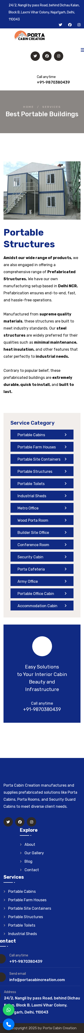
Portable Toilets (31, 484)
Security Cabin (30, 557)
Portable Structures (35, 471)
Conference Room (33, 545)
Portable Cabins (31, 435)
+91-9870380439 (53, 82)
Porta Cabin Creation (60, 1028)
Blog (28, 861)
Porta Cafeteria (31, 569)
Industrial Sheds (32, 496)
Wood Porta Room (33, 520)
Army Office (28, 581)
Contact (31, 870)
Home (28, 107)
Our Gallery (34, 853)
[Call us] (8, 1024)
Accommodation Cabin (37, 606)
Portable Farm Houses (37, 447)
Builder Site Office (33, 532)
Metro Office (28, 508)
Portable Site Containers (39, 459)
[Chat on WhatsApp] (8, 1010)
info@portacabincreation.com (37, 980)
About (29, 844)
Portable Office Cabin (36, 593)
